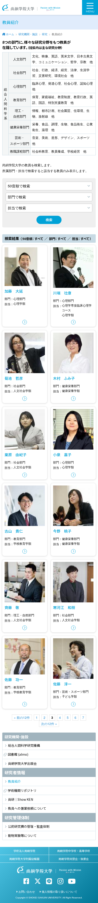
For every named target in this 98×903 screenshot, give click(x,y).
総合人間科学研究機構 (24, 745)
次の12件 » (49, 723)
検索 (49, 219)
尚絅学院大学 (31, 7)
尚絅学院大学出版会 (22, 763)
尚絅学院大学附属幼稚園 (24, 859)
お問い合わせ (26, 891)
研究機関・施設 (28, 34)
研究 (44, 34)
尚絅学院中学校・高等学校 (73, 851)
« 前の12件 (22, 717)
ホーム (10, 34)
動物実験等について (22, 835)
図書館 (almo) (18, 754)
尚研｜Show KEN (20, 799)
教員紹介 (14, 781)
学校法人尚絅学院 (24, 851)
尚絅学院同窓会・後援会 (74, 859)
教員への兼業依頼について (27, 808)
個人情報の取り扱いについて (59, 891)
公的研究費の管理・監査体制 (28, 826)
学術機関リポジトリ (22, 790)
